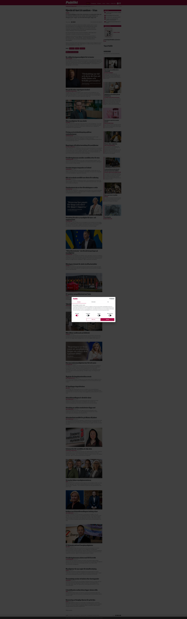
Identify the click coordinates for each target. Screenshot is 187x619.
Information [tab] (93, 301)
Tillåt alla (107, 319)
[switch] (88, 315)
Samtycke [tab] (79, 301)
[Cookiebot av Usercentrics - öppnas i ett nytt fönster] (110, 298)
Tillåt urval (93, 319)
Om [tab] (108, 301)
